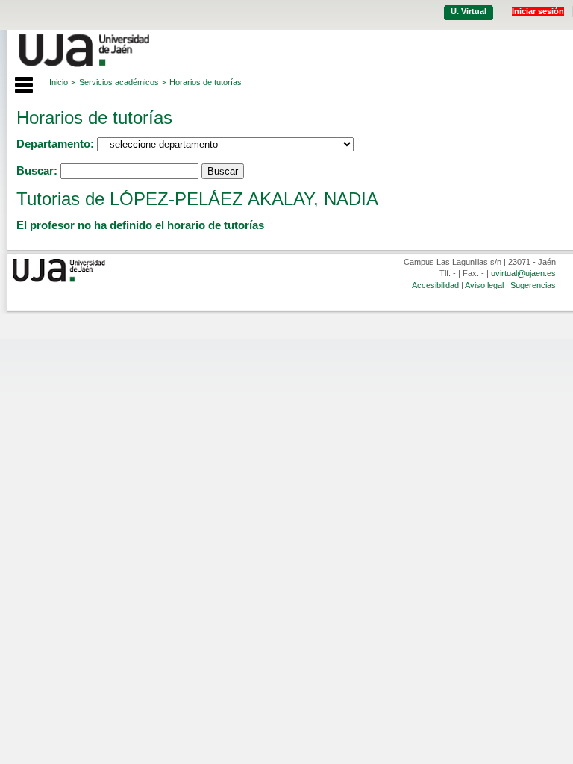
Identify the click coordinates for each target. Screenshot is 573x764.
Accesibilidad (435, 285)
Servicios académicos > (122, 82)
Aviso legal (484, 285)
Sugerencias (533, 285)
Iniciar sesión (538, 11)
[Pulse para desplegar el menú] (16, 83)
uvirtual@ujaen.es (523, 273)
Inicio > (62, 82)
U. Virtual (468, 11)
